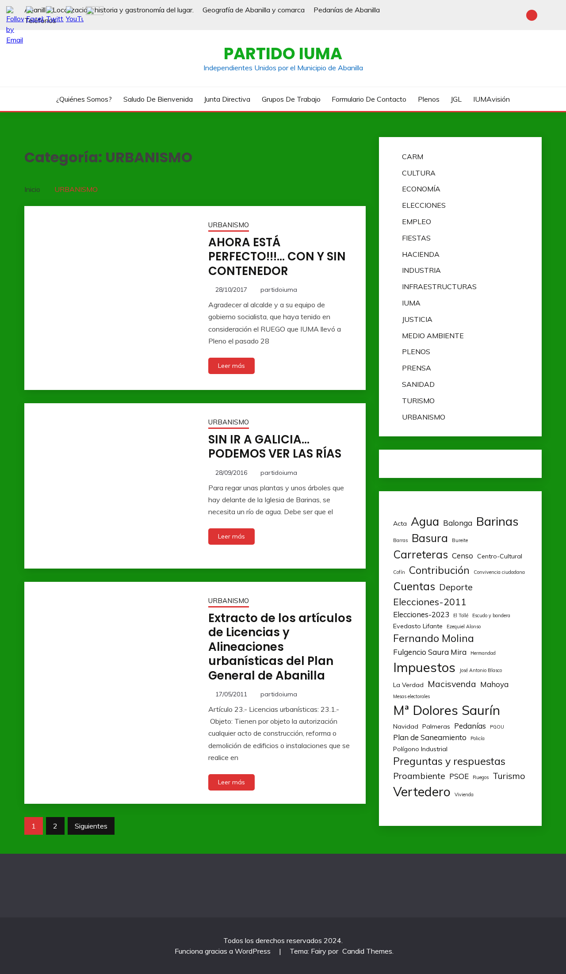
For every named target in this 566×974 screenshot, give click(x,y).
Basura (430, 538)
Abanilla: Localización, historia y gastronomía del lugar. (109, 9)
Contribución (439, 570)
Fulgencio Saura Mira (430, 652)
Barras (400, 540)
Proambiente (419, 775)
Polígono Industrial (420, 749)
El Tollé (460, 615)
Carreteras (420, 554)
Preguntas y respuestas (449, 761)
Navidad (405, 726)
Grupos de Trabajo (291, 99)
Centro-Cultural (499, 556)
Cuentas (414, 586)
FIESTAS (416, 237)
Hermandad (483, 653)
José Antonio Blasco (480, 670)
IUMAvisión (491, 99)
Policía (477, 738)
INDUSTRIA (421, 270)
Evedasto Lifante (418, 626)
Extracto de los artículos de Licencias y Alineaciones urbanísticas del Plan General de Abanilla (280, 647)
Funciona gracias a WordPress (223, 951)
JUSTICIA (417, 319)
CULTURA (419, 172)
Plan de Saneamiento (430, 737)
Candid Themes (367, 951)
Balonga (457, 522)
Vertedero (422, 791)
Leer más (231, 366)
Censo (462, 555)
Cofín (399, 572)
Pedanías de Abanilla (347, 9)
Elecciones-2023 (421, 614)
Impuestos (424, 667)
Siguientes (91, 825)
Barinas (497, 521)
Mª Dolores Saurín (446, 710)
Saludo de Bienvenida (158, 99)
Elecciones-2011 (430, 601)
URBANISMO (228, 225)
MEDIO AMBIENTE (433, 335)
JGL (456, 99)
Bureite (460, 540)
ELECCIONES (424, 205)
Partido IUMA (283, 53)
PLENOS (416, 351)
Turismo (509, 775)
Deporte (456, 586)
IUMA (411, 302)
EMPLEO (416, 221)
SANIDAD (418, 384)
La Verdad (408, 685)
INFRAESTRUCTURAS (439, 286)
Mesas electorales (411, 696)
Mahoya (494, 684)
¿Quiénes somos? (84, 99)
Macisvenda (452, 683)
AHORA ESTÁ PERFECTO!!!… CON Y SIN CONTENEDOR (277, 256)
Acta (400, 523)
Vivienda (464, 794)
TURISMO (418, 400)
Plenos (429, 99)
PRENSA (416, 367)
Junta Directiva (227, 99)
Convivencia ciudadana (499, 572)
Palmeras (436, 726)
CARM (412, 156)
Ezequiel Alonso (464, 626)
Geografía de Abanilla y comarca (254, 9)
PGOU (497, 727)
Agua (425, 521)
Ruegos (481, 777)
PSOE (459, 776)
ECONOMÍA (421, 188)
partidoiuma (278, 290)
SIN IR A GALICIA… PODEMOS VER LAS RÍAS (274, 447)
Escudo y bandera (491, 615)
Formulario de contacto (369, 99)
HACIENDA (421, 254)
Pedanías (470, 725)
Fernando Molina (433, 638)
